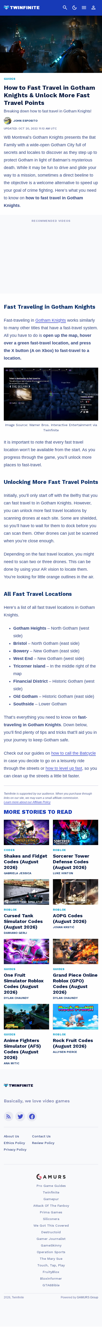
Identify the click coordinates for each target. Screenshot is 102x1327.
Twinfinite (51, 1192)
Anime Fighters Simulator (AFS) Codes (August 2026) (22, 1049)
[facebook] (32, 1116)
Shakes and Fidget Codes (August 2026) (25, 861)
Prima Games (51, 1212)
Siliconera (51, 1219)
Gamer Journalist (51, 1239)
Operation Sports (51, 1252)
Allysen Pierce (65, 1052)
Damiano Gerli (15, 933)
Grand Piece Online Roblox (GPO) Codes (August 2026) (75, 983)
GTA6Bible (51, 1285)
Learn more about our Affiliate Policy (27, 802)
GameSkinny (51, 1245)
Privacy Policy (15, 1149)
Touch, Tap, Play (51, 1265)
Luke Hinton (63, 873)
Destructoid (51, 1232)
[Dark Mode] (74, 7)
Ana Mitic (11, 1063)
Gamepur (51, 1199)
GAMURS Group (87, 1297)
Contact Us (41, 1136)
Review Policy (43, 1143)
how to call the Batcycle (73, 753)
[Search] (65, 7)
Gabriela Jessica (17, 873)
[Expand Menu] (84, 7)
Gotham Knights (50, 320)
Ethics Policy (14, 1143)
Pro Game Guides (51, 1186)
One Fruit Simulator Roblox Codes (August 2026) (24, 983)
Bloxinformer (51, 1278)
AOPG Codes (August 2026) (70, 918)
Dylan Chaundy (16, 998)
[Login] (93, 7)
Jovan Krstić (63, 927)
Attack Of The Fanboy (51, 1205)
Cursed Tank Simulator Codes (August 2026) (23, 921)
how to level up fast (64, 768)
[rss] (8, 1116)
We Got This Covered (51, 1225)
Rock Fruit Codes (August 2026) (73, 1043)
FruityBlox (51, 1272)
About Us (11, 1136)
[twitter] (20, 1116)
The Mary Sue (51, 1258)
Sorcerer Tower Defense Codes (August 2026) (71, 861)
